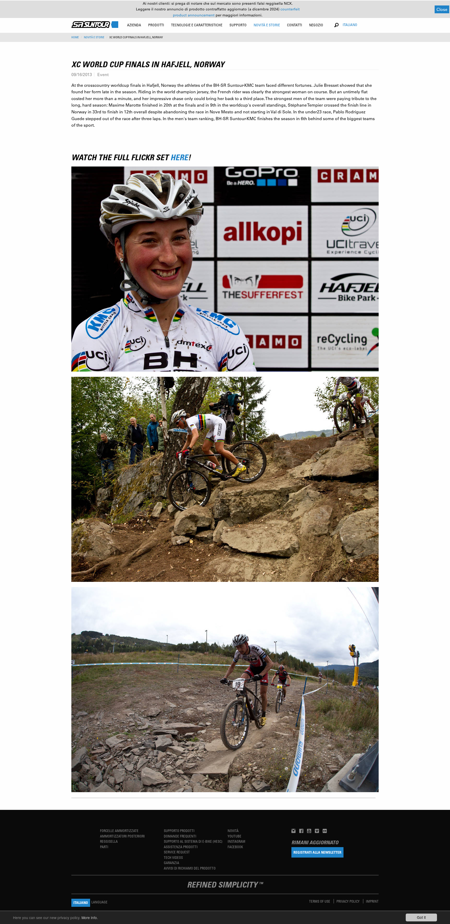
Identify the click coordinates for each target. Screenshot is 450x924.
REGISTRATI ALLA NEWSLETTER (317, 852)
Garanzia (171, 862)
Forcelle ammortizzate (119, 830)
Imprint (372, 901)
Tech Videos (173, 857)
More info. (90, 917)
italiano (350, 24)
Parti (104, 847)
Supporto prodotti (179, 830)
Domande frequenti (180, 836)
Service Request (177, 852)
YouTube (234, 836)
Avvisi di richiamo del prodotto (190, 868)
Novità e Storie (94, 37)
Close (441, 9)
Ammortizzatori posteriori (122, 836)
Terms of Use (320, 901)
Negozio (316, 25)
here (179, 157)
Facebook (235, 847)
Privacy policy (348, 901)
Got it (421, 917)
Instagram (236, 841)
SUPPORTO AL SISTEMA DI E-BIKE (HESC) (193, 841)
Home (75, 37)
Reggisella (109, 841)
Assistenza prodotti (181, 847)
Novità (233, 830)
